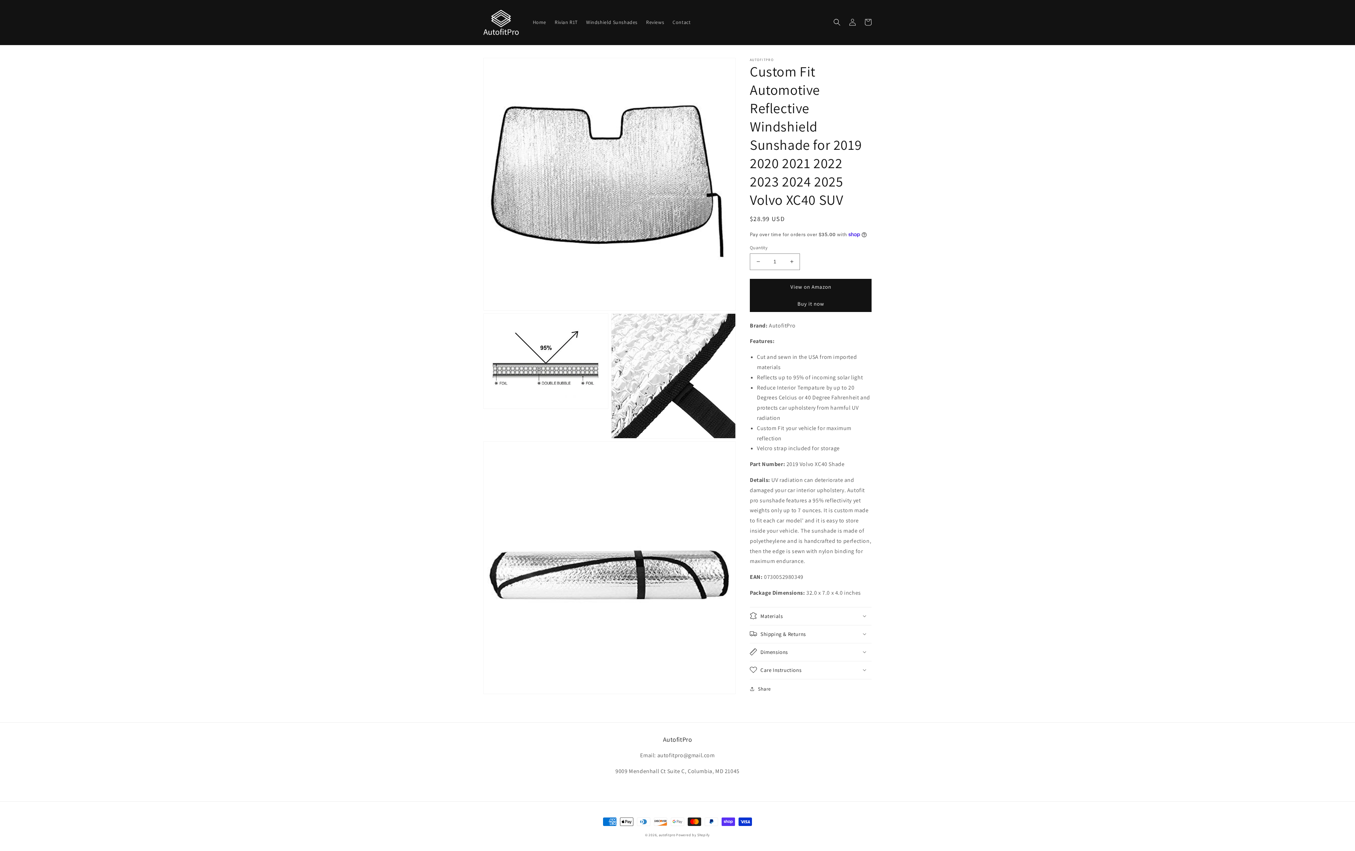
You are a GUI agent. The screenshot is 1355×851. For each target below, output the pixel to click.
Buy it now (810, 303)
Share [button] (764, 688)
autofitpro (667, 835)
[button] (837, 22)
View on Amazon (810, 286)
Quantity (758, 248)
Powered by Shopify (693, 835)
